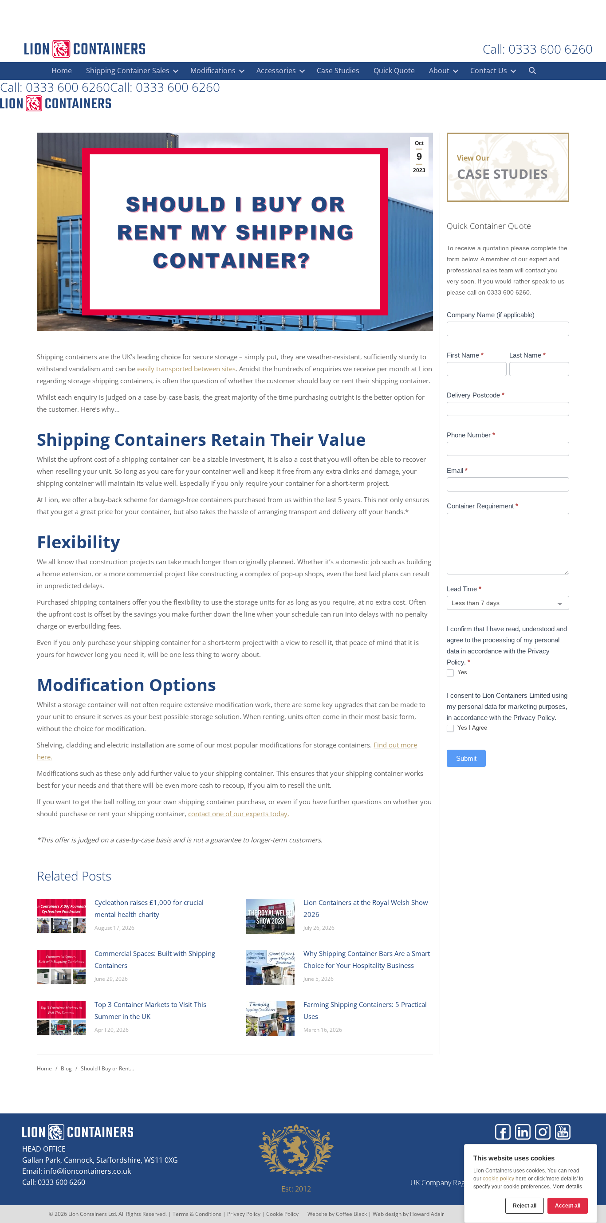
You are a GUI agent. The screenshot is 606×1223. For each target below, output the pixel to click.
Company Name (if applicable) (491, 315)
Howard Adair (427, 1214)
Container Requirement (482, 506)
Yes (461, 672)
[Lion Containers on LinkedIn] (523, 1132)
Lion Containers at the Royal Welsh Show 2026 (365, 908)
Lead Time (464, 589)
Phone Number (471, 435)
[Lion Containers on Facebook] (503, 1132)
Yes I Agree (471, 727)
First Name (465, 355)
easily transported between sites (186, 368)
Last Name (527, 355)
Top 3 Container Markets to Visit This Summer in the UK (150, 1010)
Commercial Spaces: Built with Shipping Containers (154, 959)
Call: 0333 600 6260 (538, 49)
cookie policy (498, 1179)
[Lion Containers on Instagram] (543, 1132)
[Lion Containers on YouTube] (563, 1132)
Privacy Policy (243, 1214)
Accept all (567, 1206)
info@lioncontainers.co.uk (87, 1171)
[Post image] (61, 916)
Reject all (524, 1206)
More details (567, 1187)
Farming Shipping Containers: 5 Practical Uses (365, 1010)
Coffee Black (352, 1214)
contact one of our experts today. (238, 813)
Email (457, 470)
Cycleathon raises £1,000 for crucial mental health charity (149, 908)
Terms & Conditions (197, 1214)
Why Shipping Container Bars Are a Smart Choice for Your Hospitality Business (366, 959)
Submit (466, 758)
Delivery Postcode (475, 395)
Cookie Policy (282, 1214)
